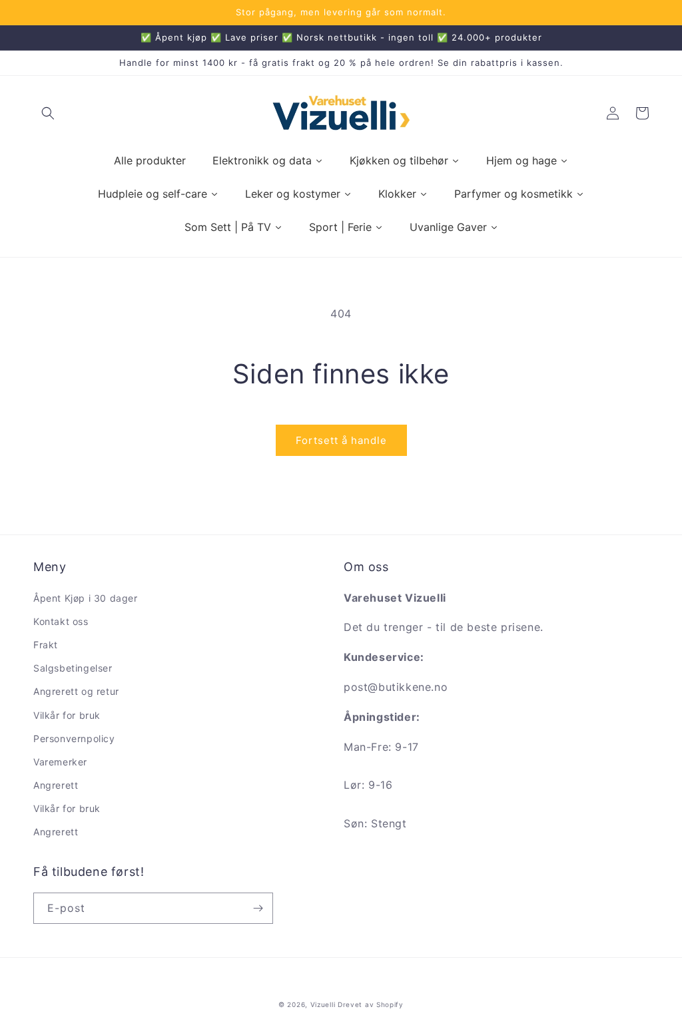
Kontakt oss (61, 621)
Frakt (45, 644)
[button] (48, 113)
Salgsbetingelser (73, 668)
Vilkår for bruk (67, 715)
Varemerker (60, 761)
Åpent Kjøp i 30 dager (85, 598)
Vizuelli (323, 1004)
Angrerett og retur (76, 691)
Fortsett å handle (341, 440)
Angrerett (55, 785)
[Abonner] (257, 908)
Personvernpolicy (74, 738)
